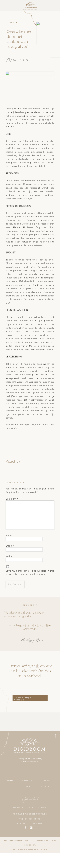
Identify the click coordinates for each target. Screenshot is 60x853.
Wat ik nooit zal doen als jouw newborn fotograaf (24, 614)
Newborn (12, 23)
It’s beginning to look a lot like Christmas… (31, 627)
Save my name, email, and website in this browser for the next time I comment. (30, 572)
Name (10, 535)
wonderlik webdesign (36, 849)
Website (10, 556)
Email (10, 545)
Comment (12, 498)
